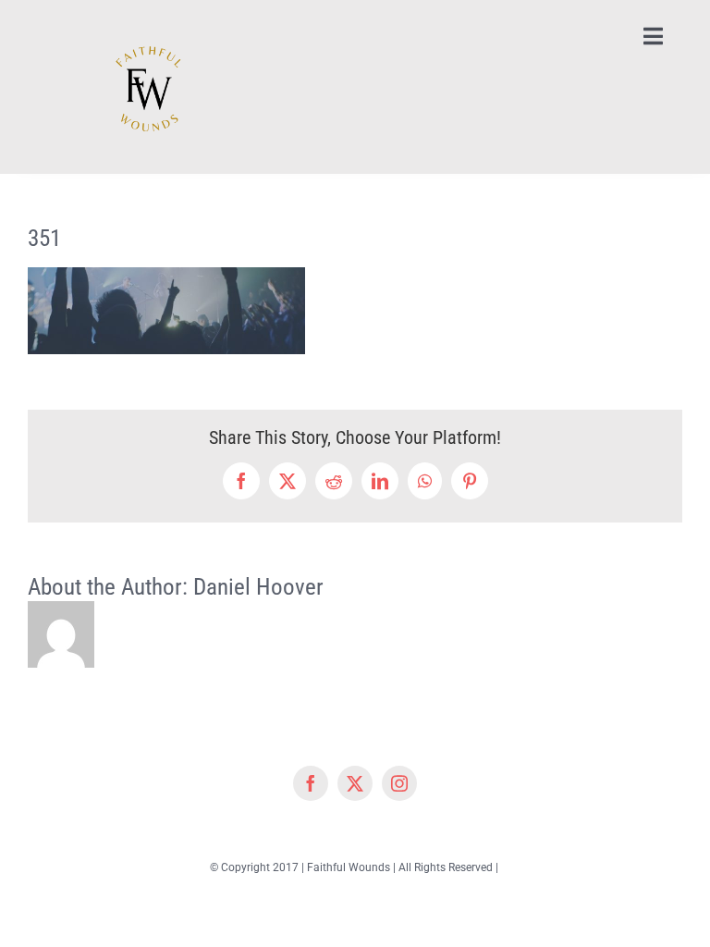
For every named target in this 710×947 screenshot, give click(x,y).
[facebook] (310, 783)
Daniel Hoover (258, 586)
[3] (144, 20)
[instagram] (399, 783)
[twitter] (355, 783)
